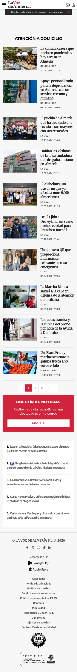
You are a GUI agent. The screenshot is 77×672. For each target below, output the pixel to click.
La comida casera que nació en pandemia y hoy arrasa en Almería (57, 54)
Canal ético (38, 617)
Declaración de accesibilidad (38, 627)
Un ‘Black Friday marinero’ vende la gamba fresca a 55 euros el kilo (54, 359)
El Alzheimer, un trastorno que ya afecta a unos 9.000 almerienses (54, 190)
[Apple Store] (38, 569)
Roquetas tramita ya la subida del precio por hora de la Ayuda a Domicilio (56, 326)
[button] (4, 4)
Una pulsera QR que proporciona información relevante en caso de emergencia (55, 258)
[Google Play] (38, 563)
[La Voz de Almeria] (19, 4)
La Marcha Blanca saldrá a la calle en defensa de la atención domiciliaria (57, 293)
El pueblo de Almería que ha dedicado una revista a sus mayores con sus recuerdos (56, 124)
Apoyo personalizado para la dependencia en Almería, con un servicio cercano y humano (56, 89)
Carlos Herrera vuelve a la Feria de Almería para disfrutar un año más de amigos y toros (38, 499)
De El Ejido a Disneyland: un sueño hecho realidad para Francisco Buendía (56, 223)
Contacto (38, 603)
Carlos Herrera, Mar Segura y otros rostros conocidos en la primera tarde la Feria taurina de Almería (38, 516)
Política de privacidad (38, 583)
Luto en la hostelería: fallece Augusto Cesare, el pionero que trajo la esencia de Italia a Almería (38, 449)
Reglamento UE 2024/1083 (38, 612)
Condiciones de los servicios (38, 593)
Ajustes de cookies (38, 622)
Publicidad (38, 607)
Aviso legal (38, 578)
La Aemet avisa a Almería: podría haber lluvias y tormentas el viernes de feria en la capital (34, 482)
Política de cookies (38, 588)
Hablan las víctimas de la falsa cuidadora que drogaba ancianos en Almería (57, 157)
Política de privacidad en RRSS (38, 598)
